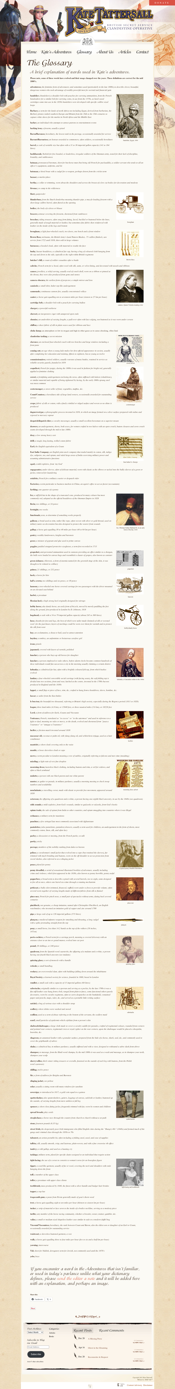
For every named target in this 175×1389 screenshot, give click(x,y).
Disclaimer (147, 1385)
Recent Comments (111, 1330)
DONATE (162, 2)
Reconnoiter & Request (98, 1357)
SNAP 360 (148, 1380)
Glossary (84, 52)
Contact (143, 52)
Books (51, 1336)
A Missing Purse (95, 1338)
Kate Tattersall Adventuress (109, 22)
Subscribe (36, 1354)
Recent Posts (82, 1330)
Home (31, 52)
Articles (125, 52)
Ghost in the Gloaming (97, 1347)
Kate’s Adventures (57, 52)
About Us (105, 52)
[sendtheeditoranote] (76, 1278)
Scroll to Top (90, 1386)
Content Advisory (134, 1385)
